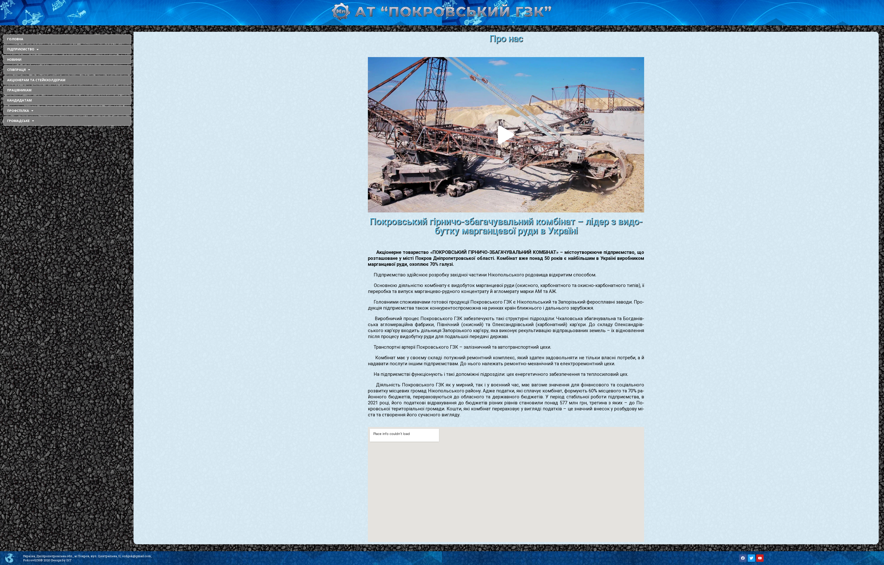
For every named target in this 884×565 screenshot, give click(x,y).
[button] (506, 135)
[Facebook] (743, 558)
